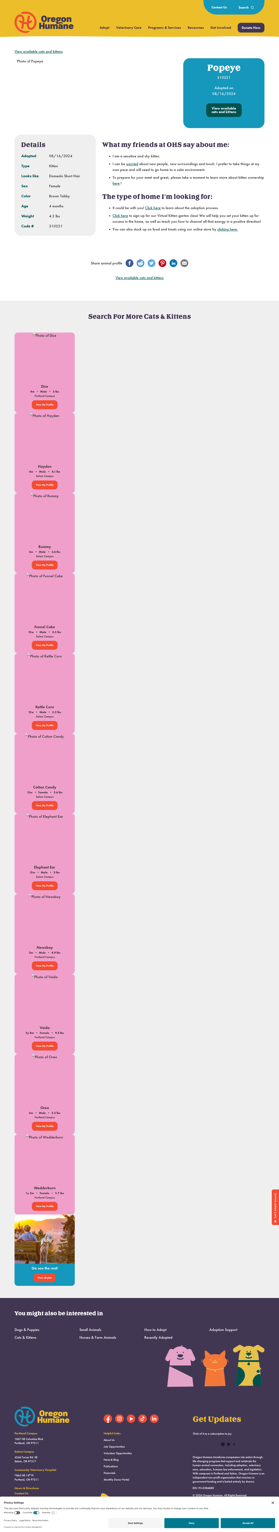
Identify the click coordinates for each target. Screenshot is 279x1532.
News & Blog (111, 1459)
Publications (111, 1466)
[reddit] (140, 263)
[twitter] (151, 263)
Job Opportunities (114, 1446)
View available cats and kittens (39, 51)
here (116, 183)
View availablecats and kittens (224, 110)
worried (132, 164)
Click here (153, 208)
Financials (109, 1473)
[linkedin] (173, 263)
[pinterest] (162, 263)
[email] (184, 263)
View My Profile (45, 404)
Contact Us (219, 7)
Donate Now (251, 28)
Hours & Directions (27, 1488)
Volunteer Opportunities (118, 1453)
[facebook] (129, 263)
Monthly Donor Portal (116, 1479)
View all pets (45, 1277)
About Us (109, 1440)
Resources (196, 27)
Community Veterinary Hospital (35, 1470)
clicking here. (227, 229)
